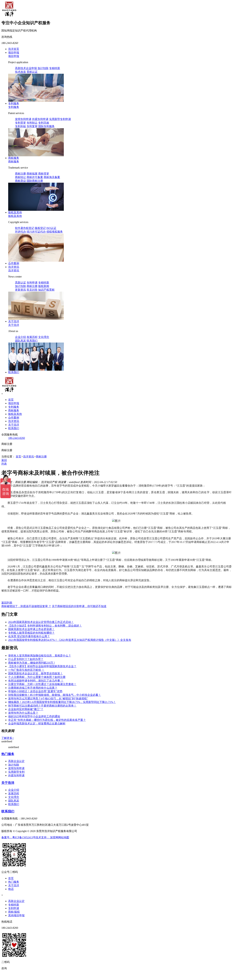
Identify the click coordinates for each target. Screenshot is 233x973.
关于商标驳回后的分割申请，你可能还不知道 (79, 606)
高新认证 (20, 282)
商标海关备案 (52, 177)
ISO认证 (51, 228)
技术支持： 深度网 (47, 837)
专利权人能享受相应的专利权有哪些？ (31, 632)
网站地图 (63, 837)
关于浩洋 (13, 321)
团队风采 (20, 340)
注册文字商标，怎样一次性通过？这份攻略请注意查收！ (42, 684)
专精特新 (54, 68)
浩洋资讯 (13, 266)
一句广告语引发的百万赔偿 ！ (26, 669)
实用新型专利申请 (60, 119)
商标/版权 (14, 911)
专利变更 (20, 122)
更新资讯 (20, 289)
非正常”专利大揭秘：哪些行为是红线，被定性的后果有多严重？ (47, 719)
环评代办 (20, 231)
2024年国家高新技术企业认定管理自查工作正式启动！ (41, 622)
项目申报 (13, 52)
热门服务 (7, 754)
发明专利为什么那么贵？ (23, 712)
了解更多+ (7, 738)
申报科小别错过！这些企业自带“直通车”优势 (35, 691)
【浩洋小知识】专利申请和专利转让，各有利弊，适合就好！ (45, 625)
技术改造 (20, 71)
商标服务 (13, 157)
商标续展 (32, 173)
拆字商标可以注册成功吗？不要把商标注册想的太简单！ (42, 705)
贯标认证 (32, 71)
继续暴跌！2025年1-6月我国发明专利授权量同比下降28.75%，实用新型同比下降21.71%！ (62, 702)
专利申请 (32, 282)
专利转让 (32, 122)
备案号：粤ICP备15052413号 (18, 837)
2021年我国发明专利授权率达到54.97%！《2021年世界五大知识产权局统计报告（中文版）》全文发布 (69, 639)
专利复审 (32, 126)
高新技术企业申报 (26, 68)
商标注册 (20, 173)
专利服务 (13, 103)
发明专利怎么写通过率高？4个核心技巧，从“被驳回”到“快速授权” (48, 698)
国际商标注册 (35, 180)
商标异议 (20, 180)
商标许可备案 (35, 177)
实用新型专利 (16, 771)
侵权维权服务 (54, 231)
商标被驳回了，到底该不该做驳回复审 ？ (26, 606)
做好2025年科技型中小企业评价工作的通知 (34, 716)
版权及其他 (15, 212)
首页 (11, 399)
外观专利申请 (40, 119)
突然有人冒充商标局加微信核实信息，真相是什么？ (39, 655)
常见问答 (32, 289)
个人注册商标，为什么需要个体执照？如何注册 (36, 677)
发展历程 (32, 337)
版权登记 (40, 228)
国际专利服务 (46, 126)
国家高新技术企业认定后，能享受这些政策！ (35, 673)
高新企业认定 (16, 761)
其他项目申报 (16, 915)
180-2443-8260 (16, 438)
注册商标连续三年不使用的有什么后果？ (32, 687)
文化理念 (43, 337)
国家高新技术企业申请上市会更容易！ (31, 629)
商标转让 (20, 177)
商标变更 (43, 173)
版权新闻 (43, 286)
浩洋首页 (13, 49)
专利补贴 (20, 126)
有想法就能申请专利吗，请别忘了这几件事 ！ (35, 680)
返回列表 (6, 602)
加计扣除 (43, 68)
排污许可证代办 (36, 231)
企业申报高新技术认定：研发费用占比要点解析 (36, 723)
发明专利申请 (23, 119)
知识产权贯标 (46, 289)
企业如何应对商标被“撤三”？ (25, 709)
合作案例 (13, 263)
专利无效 (43, 122)
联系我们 (32, 340)
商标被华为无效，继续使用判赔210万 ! (31, 662)
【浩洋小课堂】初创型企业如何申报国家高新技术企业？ (42, 666)
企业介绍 (20, 337)
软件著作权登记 (24, 228)
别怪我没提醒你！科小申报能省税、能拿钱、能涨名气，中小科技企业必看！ (54, 694)
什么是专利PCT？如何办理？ (25, 659)
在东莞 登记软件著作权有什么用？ (29, 636)
